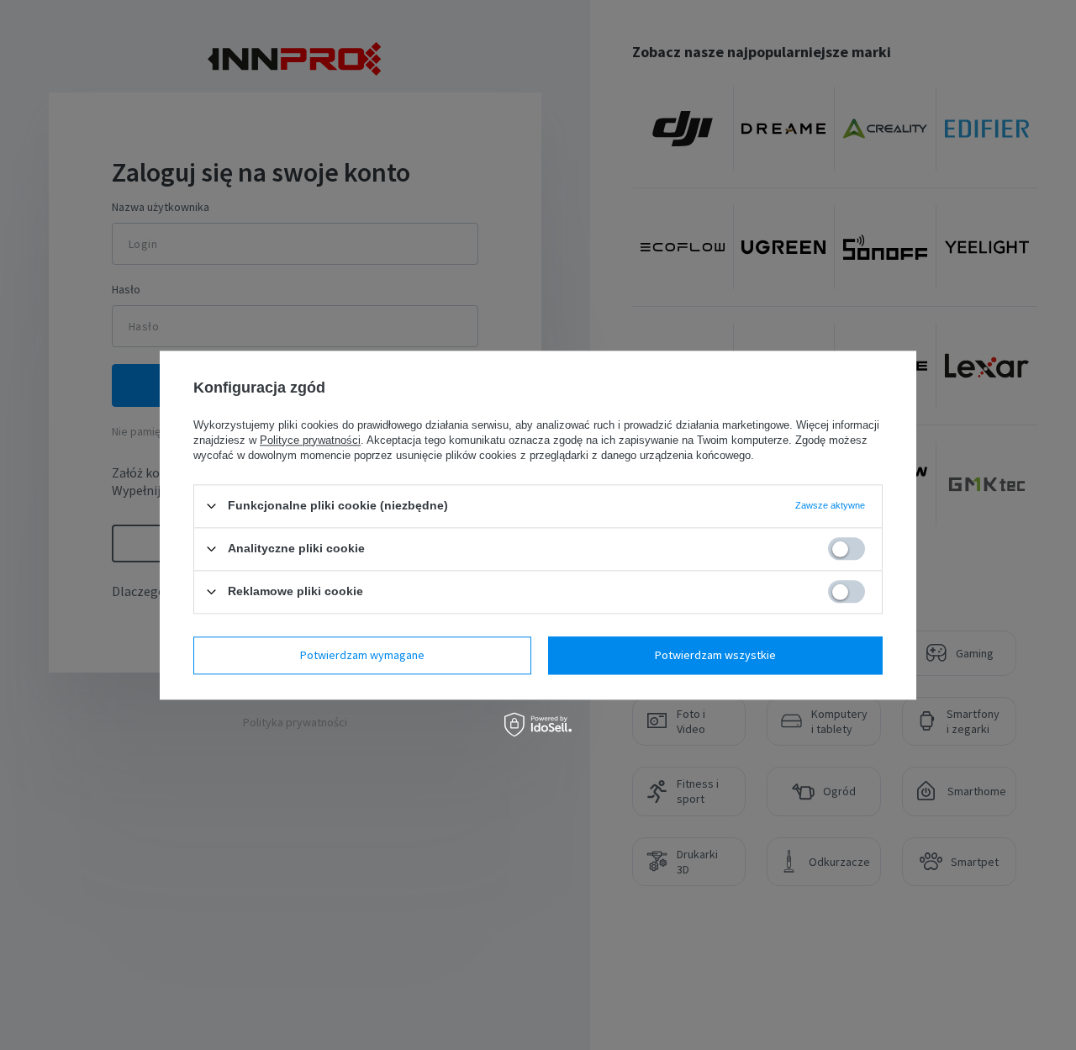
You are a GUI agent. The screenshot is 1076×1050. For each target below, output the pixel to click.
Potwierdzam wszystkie (715, 654)
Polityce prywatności (310, 440)
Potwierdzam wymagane (362, 654)
